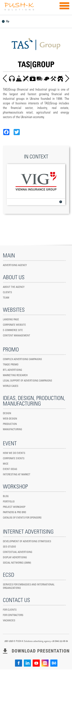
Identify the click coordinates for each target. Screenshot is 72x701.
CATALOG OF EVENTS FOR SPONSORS (22, 518)
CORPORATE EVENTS (13, 458)
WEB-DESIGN (10, 419)
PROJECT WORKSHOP (14, 507)
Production (10, 424)
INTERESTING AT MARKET (16, 474)
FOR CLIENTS (10, 610)
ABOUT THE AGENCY (14, 287)
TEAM (6, 298)
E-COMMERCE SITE (13, 330)
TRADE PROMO (10, 364)
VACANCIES (9, 620)
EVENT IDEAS (10, 469)
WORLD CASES (10, 386)
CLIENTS (7, 292)
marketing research (15, 375)
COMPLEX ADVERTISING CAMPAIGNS (22, 359)
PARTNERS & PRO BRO (14, 512)
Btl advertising (12, 370)
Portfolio (9, 502)
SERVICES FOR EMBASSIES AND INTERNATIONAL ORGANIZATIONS (29, 586)
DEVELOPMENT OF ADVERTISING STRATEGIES (27, 541)
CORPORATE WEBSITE (14, 325)
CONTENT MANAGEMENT (16, 335)
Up (7, 21)
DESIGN (7, 413)
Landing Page (11, 319)
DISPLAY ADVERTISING (15, 557)
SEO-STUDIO (9, 547)
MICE (5, 464)
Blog (6, 496)
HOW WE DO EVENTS (14, 453)
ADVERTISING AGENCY (15, 265)
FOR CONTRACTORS (13, 615)
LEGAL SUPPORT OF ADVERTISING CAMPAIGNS (27, 381)
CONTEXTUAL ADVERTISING (17, 552)
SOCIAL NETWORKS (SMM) (17, 563)
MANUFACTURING (12, 429)
